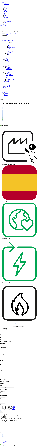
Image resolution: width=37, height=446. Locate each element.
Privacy (3, 438)
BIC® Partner (10, 57)
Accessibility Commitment (6, 441)
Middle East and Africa (7, 21)
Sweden (5, 16)
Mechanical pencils (11, 49)
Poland (5, 15)
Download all (2, 391)
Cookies (3, 442)
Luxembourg (6, 17)
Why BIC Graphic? (9, 68)
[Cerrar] (0, 432)
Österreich (5, 22)
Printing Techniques (9, 69)
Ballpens (9, 45)
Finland (5, 12)
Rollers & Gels (10, 46)
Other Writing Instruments (12, 51)
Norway (5, 14)
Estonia (5, 19)
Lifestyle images (8, 387)
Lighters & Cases (8, 53)
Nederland (5, 7)
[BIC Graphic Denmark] (4, 25)
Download (13, 406)
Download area (4, 92)
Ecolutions (7, 60)
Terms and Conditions (5, 440)
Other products (8, 83)
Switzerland (6, 13)
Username (3, 31)
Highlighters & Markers (11, 47)
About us (5, 66)
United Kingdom (6, 4)
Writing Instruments (9, 44)
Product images (3, 387)
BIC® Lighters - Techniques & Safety (10, 97)
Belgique (5, 11)
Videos (13, 387)
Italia (5, 6)
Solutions (5, 43)
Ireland (5, 10)
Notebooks (6, 84)
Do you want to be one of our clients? (16, 33)
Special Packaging (9, 58)
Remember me (5, 32)
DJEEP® (5, 90)
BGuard (7, 61)
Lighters (9, 54)
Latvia (5, 20)
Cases (9, 55)
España (5, 3)
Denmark (3, 2)
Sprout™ (5, 91)
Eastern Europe (6, 18)
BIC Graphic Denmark (3, 101)
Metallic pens (10, 50)
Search (11, 42)
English (3, 24)
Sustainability (6, 59)
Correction (9, 52)
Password (16, 31)
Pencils (9, 48)
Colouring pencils (9, 77)
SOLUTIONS (10, 101)
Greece (5, 9)
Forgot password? (7, 33)
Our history (8, 67)
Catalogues (8, 65)
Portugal (5, 8)
